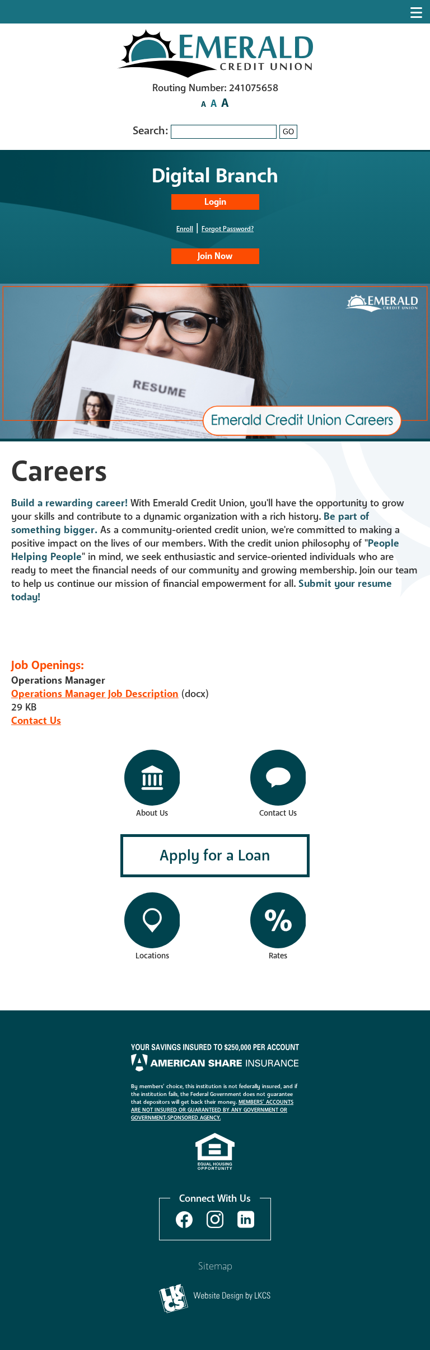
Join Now (215, 256)
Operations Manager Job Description (95, 693)
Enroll (184, 228)
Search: (152, 130)
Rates (278, 956)
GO (288, 132)
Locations (152, 956)
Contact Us (36, 720)
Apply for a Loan (215, 855)
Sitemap (215, 1266)
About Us (152, 813)
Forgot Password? (228, 228)
